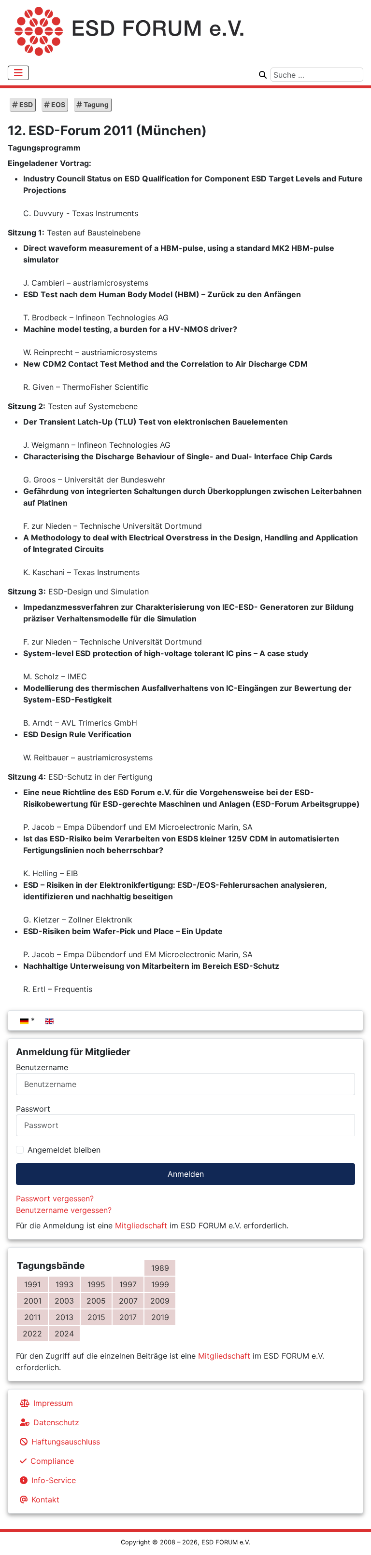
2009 (160, 1301)
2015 (96, 1317)
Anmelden (186, 1174)
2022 (32, 1333)
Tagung (95, 104)
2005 (96, 1301)
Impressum (53, 1403)
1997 (128, 1284)
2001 (33, 1301)
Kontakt (45, 1499)
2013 (64, 1317)
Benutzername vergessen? (64, 1210)
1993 (64, 1284)
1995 (96, 1284)
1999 (160, 1284)
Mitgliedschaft (141, 1225)
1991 (32, 1284)
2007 (128, 1301)
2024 (64, 1333)
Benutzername (42, 1067)
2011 (32, 1317)
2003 (64, 1301)
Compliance (52, 1461)
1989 (160, 1268)
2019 (160, 1317)
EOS (57, 104)
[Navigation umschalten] (18, 73)
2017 (128, 1317)
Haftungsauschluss (65, 1441)
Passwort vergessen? (55, 1198)
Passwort (33, 1109)
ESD (25, 104)
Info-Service (53, 1480)
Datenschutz (56, 1422)
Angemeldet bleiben (64, 1150)
